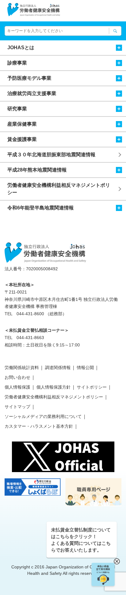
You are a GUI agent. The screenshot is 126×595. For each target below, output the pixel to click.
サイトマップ (17, 406)
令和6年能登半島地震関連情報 (40, 207)
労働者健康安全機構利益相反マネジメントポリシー (58, 189)
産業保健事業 (22, 124)
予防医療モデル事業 (29, 78)
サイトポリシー (92, 387)
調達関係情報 (58, 367)
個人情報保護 (17, 387)
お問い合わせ (17, 377)
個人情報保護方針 (53, 387)
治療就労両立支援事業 (31, 93)
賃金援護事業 (22, 139)
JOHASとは (20, 47)
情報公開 (85, 367)
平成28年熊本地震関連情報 (37, 169)
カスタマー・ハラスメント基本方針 (39, 426)
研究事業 (17, 108)
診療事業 (17, 62)
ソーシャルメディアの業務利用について (43, 416)
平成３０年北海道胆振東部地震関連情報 (51, 154)
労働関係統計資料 (22, 367)
